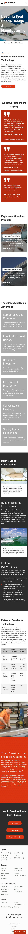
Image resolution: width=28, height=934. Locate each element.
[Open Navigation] (2, 3)
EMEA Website (18, 858)
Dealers (16, 889)
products (6, 43)
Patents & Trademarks (20, 875)
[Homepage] (9, 3)
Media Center (4, 894)
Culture (3, 870)
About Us (3, 868)
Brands (3, 875)
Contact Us (4, 886)
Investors (3, 855)
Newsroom (4, 878)
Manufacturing (5, 873)
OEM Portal (4, 889)
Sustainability (18, 870)
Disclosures (14, 928)
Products (16, 873)
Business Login (5, 853)
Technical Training (6, 907)
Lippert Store (17, 853)
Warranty (16, 907)
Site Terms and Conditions (14, 923)
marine (12, 43)
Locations (17, 868)
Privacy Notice (14, 926)
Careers (16, 855)
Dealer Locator (18, 891)
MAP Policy (4, 891)
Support (3, 902)
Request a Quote (18, 886)
